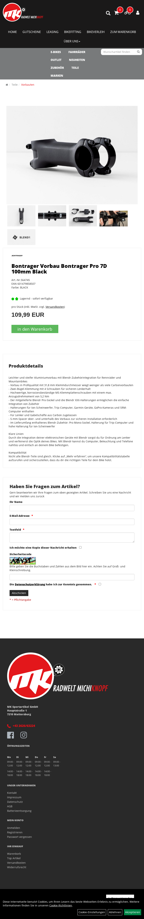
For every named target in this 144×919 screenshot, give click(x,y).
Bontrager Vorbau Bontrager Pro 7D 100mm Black (59, 268)
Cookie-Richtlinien (60, 905)
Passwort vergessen (19, 837)
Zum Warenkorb (123, 32)
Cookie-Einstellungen (92, 912)
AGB (9, 806)
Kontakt (12, 793)
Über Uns (71, 41)
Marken (57, 75)
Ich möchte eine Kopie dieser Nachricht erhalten (43, 547)
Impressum (14, 797)
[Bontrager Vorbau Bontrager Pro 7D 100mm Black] (72, 155)
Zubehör (57, 68)
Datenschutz (15, 802)
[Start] (7, 84)
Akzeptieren (132, 912)
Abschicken (19, 593)
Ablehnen (115, 912)
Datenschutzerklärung (30, 584)
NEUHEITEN (77, 60)
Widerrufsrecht (16, 867)
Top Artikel (14, 858)
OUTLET (56, 60)
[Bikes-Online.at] (23, 12)
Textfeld (15, 529)
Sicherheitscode (21, 554)
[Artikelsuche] (108, 13)
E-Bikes (56, 52)
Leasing (52, 32)
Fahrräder (76, 52)
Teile (75, 68)
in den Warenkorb (34, 329)
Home (12, 32)
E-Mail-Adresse (20, 516)
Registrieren (14, 832)
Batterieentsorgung (19, 811)
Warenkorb (14, 853)
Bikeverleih (96, 32)
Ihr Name (16, 502)
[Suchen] (138, 52)
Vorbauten (27, 84)
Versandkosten (55, 307)
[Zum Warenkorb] (116, 13)
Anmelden (13, 828)
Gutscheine (31, 32)
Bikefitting (72, 32)
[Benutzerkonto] (137, 12)
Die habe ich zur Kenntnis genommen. (51, 584)
